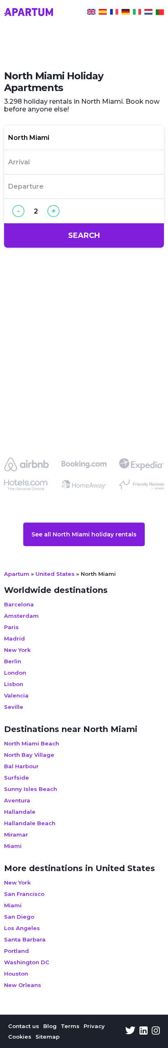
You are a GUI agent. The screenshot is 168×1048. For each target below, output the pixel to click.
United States (55, 574)
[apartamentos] (160, 13)
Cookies (19, 1036)
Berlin (12, 661)
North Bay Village (29, 755)
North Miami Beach (31, 743)
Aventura (17, 800)
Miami (13, 846)
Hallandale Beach (29, 823)
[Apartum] (28, 13)
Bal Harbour (21, 766)
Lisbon (13, 684)
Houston (16, 973)
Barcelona (19, 604)
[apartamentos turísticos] (103, 13)
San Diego (19, 916)
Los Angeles (22, 928)
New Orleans (22, 985)
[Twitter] (130, 1031)
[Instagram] (156, 1031)
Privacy (94, 1026)
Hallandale (19, 811)
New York (17, 650)
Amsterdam (21, 615)
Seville (13, 707)
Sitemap (47, 1036)
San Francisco (24, 894)
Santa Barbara (25, 939)
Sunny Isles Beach (30, 789)
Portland (16, 951)
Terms (70, 1026)
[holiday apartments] (91, 13)
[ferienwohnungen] (126, 13)
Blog (50, 1026)
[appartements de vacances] (114, 13)
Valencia (16, 695)
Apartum (16, 574)
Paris (11, 627)
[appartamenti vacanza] (137, 13)
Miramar (16, 834)
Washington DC (26, 962)
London (15, 672)
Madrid (14, 638)
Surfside (16, 777)
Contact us (23, 1026)
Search (84, 235)
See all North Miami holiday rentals (84, 534)
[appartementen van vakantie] (148, 13)
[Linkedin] (143, 1031)
